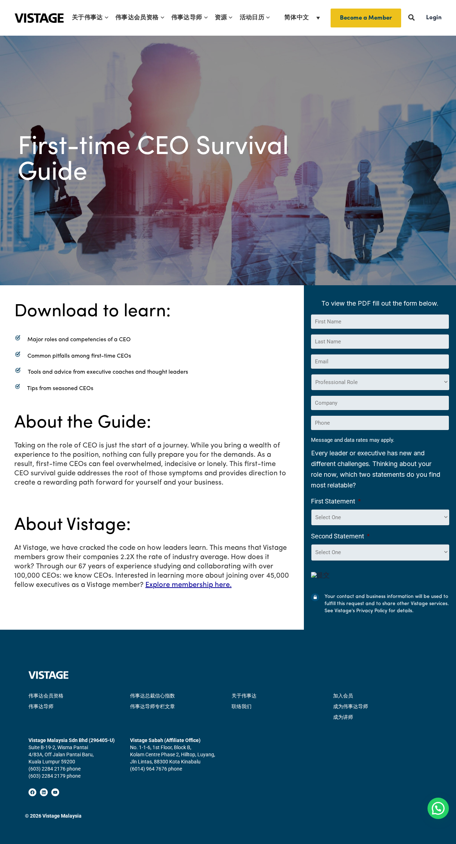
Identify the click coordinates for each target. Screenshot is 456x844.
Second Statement (340, 536)
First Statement (336, 501)
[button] (105, 18)
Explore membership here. (188, 585)
